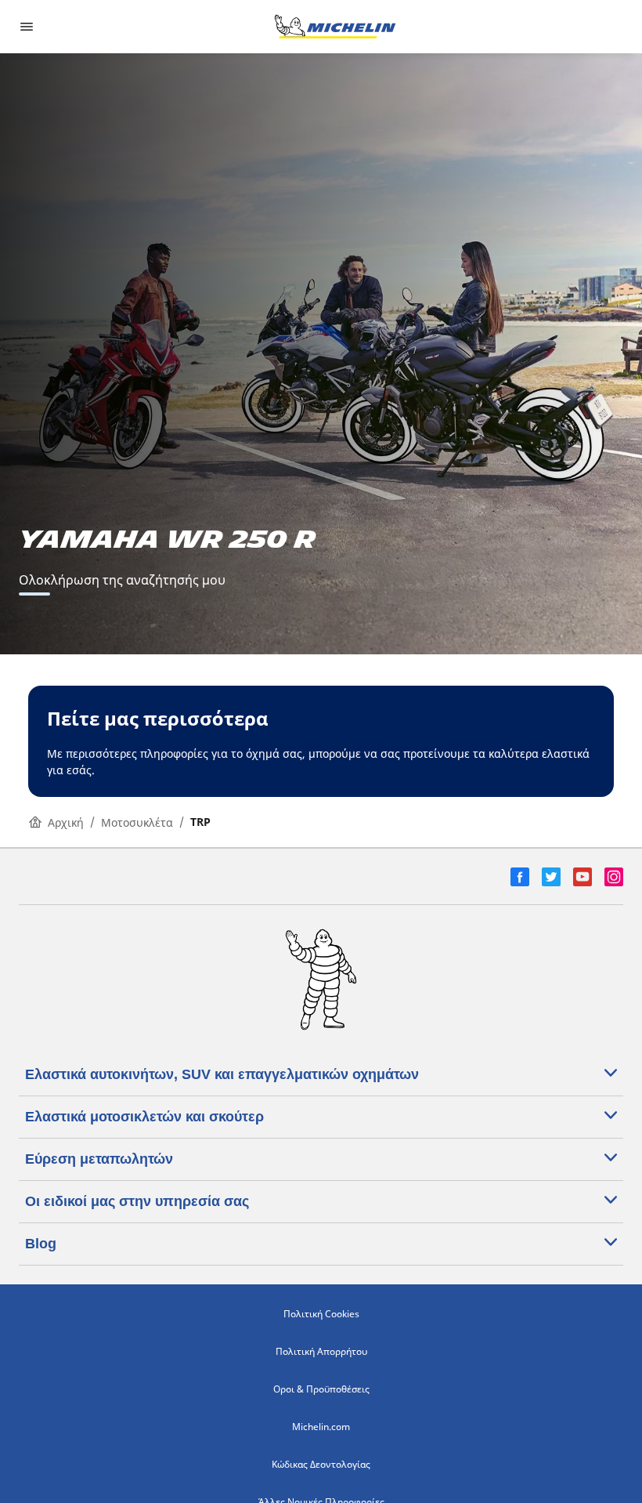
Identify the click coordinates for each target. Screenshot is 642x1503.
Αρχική (66, 822)
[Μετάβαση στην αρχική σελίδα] (335, 27)
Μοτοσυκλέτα (137, 822)
